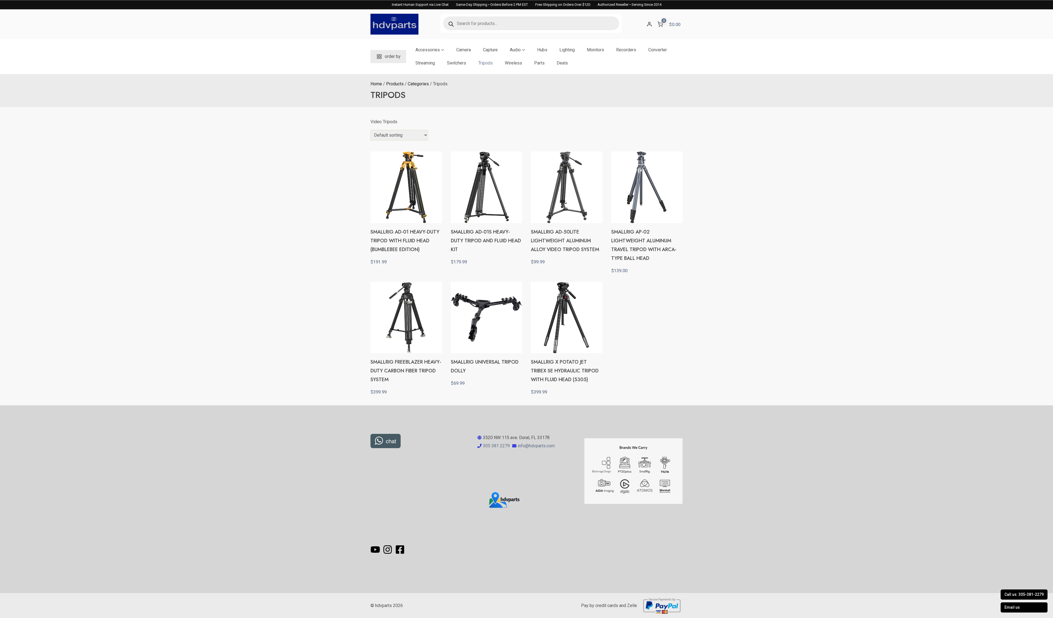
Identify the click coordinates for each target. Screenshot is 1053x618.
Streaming (425, 63)
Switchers (456, 63)
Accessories (427, 49)
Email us (1012, 607)
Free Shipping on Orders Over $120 (562, 4)
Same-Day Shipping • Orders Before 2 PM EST (492, 4)
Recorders (626, 49)
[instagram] (388, 549)
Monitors (595, 49)
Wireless (513, 63)
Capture (490, 49)
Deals (562, 63)
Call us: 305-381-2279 (1024, 594)
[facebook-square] (400, 549)
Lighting (567, 49)
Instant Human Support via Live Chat (420, 4)
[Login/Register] (649, 24)
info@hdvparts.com (536, 445)
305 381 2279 (496, 445)
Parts (539, 63)
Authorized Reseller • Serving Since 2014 (629, 4)
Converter (657, 49)
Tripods (485, 63)
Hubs (542, 49)
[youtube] (376, 549)
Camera (463, 49)
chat (391, 441)
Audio (515, 49)
